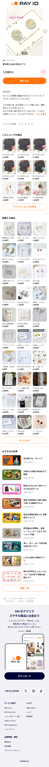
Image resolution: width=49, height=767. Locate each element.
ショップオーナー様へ (12, 716)
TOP (4, 599)
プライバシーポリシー (12, 750)
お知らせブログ (10, 721)
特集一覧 (24, 588)
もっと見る (41, 114)
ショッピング (9, 729)
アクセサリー (10, 601)
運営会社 (7, 742)
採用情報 (7, 746)
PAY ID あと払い (10, 712)
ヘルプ (28, 712)
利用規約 (29, 716)
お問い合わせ (31, 708)
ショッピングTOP (15, 599)
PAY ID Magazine (10, 725)
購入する (24, 81)
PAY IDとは (8, 708)
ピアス (21, 601)
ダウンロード (24, 676)
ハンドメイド (30, 599)
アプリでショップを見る (24, 206)
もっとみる (24, 440)
